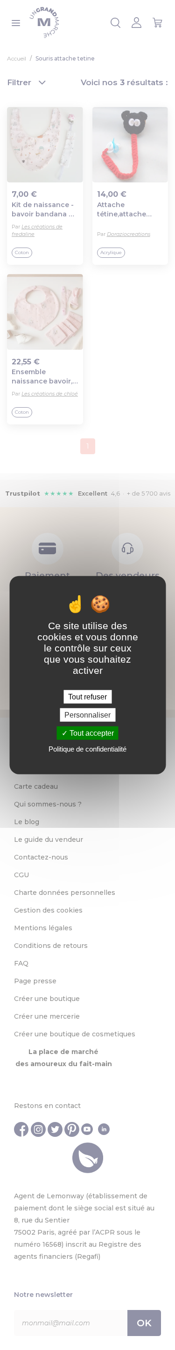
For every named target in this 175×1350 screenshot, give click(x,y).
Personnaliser (87, 715)
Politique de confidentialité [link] (87, 749)
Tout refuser (87, 696)
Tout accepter (91, 733)
